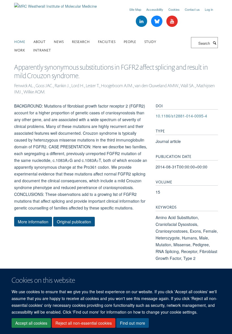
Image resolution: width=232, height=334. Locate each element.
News (59, 41)
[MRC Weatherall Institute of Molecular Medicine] (55, 4)
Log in (209, 9)
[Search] (214, 43)
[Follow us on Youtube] (172, 21)
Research (81, 41)
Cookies (174, 9)
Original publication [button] (74, 221)
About (39, 41)
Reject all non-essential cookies (83, 323)
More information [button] (33, 221)
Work (19, 49)
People (130, 41)
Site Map (135, 9)
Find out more (132, 323)
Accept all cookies (31, 323)
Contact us (192, 9)
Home (19, 41)
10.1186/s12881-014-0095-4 (181, 116)
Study (150, 41)
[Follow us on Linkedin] (142, 21)
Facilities (106, 41)
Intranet (42, 49)
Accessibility (154, 9)
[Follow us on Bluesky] (157, 21)
